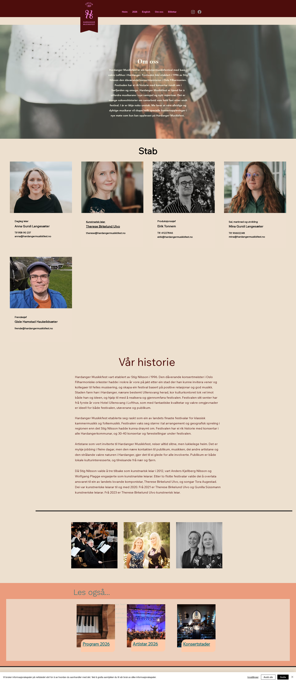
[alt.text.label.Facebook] (199, 11)
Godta (283, 677)
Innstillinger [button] (253, 677)
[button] (135, 12)
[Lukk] (292, 677)
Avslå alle (268, 677)
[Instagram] (193, 11)
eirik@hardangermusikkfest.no (175, 236)
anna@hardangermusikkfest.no (33, 236)
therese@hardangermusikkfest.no (105, 233)
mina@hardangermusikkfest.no (247, 236)
